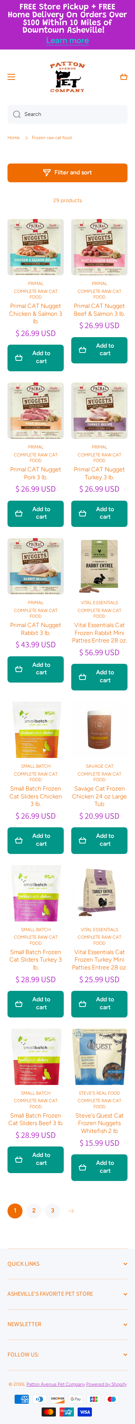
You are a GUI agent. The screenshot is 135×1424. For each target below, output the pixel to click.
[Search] (14, 114)
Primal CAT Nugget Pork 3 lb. (35, 473)
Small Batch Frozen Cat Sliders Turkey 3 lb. (35, 959)
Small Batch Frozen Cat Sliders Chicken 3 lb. (35, 796)
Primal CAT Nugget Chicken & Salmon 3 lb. (35, 313)
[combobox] (68, 114)
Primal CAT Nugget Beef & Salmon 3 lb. (99, 309)
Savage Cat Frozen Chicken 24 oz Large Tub (99, 796)
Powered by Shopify (106, 1384)
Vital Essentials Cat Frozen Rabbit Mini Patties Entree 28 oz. (99, 632)
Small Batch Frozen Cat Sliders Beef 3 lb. (35, 1119)
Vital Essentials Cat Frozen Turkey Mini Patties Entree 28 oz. (99, 959)
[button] (124, 77)
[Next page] (69, 1210)
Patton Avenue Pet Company (56, 1384)
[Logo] (67, 76)
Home (14, 137)
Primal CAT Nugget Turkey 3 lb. (99, 473)
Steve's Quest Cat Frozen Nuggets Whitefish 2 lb (99, 1123)
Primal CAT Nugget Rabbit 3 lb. (35, 628)
